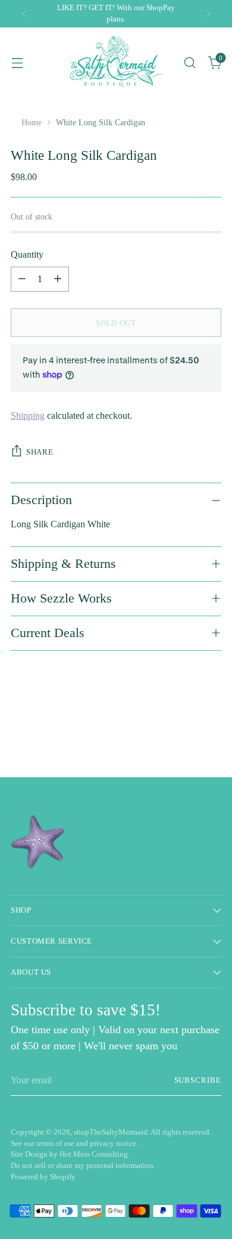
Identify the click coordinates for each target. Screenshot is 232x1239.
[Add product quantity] (57, 279)
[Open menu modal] (17, 62)
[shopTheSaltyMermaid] (116, 62)
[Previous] (24, 13)
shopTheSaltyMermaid (111, 1132)
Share (39, 451)
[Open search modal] (189, 62)
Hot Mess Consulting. (94, 1154)
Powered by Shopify (43, 1177)
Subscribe (197, 1080)
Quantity (27, 254)
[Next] (208, 13)
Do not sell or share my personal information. (83, 1165)
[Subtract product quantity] (22, 279)
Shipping (28, 415)
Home (31, 122)
